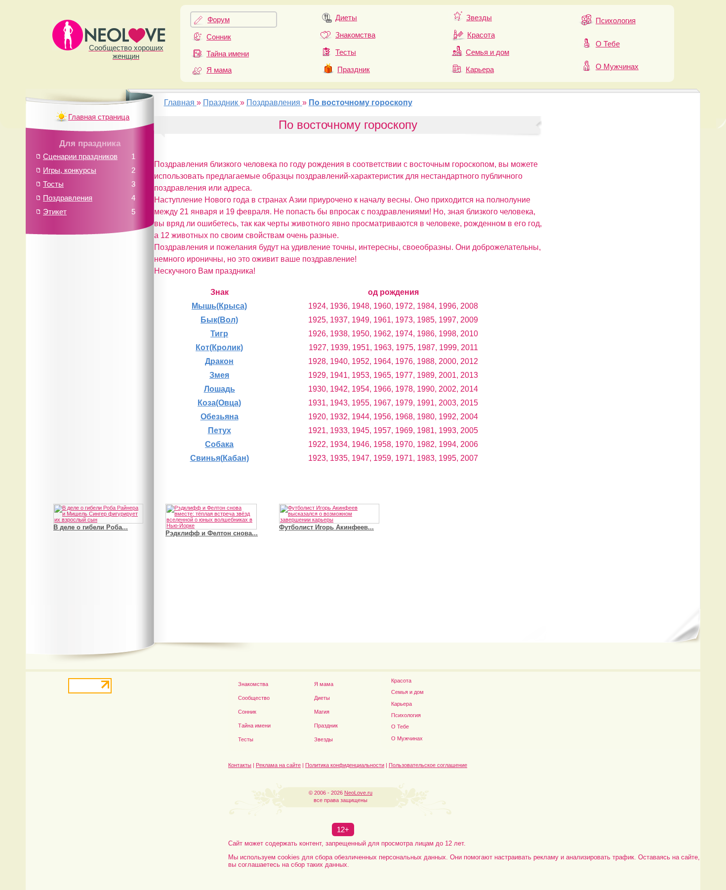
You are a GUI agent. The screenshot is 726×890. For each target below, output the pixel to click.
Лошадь (219, 389)
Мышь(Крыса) (219, 306)
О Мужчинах (617, 66)
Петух (219, 430)
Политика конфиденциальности (344, 765)
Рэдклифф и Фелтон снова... (211, 533)
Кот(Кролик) (219, 347)
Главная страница (98, 117)
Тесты (345, 52)
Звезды (479, 17)
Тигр (219, 333)
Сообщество (254, 698)
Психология (616, 20)
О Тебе (608, 44)
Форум (218, 19)
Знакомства (355, 35)
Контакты (239, 765)
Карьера (480, 69)
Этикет (55, 211)
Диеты (346, 17)
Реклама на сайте (278, 765)
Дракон (219, 361)
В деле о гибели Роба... (90, 527)
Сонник (218, 37)
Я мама (219, 70)
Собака (219, 444)
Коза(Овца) (219, 403)
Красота (481, 35)
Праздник (353, 69)
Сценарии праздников (80, 156)
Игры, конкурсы (69, 170)
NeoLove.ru (358, 793)
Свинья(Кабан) (219, 458)
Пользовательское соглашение (428, 765)
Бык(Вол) (219, 320)
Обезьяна (220, 416)
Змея (219, 375)
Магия (321, 712)
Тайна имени (227, 53)
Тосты (53, 184)
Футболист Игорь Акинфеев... (326, 527)
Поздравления (67, 198)
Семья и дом (487, 52)
